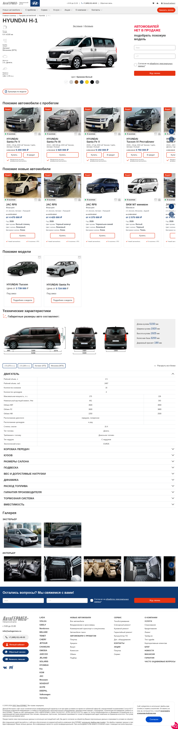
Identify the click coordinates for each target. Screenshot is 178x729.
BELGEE (43, 632)
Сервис (117, 654)
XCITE (42, 687)
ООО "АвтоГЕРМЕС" (19, 705)
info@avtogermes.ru (12, 631)
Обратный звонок (16, 652)
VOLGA (43, 621)
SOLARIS (43, 661)
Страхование (150, 625)
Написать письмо (17, 659)
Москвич (43, 680)
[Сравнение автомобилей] (157, 3)
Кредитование (151, 628)
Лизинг (147, 632)
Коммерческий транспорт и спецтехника (87, 628)
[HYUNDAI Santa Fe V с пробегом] (22, 119)
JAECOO (43, 654)
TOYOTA (43, 698)
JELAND (43, 658)
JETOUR (43, 643)
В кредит (31, 155)
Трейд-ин (149, 636)
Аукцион (73, 643)
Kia (40, 669)
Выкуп (72, 647)
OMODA (43, 650)
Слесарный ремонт (122, 625)
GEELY (42, 625)
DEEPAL (43, 691)
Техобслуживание (121, 621)
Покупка (73, 639)
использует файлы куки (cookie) (94, 722)
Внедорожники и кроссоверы (82, 625)
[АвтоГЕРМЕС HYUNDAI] (35, 3)
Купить (14, 155)
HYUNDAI (13, 140)
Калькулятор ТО (121, 636)
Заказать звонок (166, 10)
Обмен (73, 654)
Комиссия (74, 650)
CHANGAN (44, 647)
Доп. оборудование (122, 639)
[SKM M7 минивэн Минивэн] (142, 185)
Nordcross (44, 628)
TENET (42, 636)
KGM (41, 672)
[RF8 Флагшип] (22, 185)
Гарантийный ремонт (123, 632)
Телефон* (137, 53)
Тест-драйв (149, 639)
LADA (42, 617)
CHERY (42, 639)
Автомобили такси (78, 632)
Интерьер (88, 26)
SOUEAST (44, 683)
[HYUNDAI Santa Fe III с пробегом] (62, 119)
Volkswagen (44, 694)
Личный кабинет (16, 645)
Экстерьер (77, 26)
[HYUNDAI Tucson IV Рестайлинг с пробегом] (142, 119)
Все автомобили (77, 621)
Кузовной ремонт (121, 628)
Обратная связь (106, 3)
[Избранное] (153, 3)
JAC (41, 676)
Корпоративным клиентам (156, 643)
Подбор (73, 658)
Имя (135, 44)
